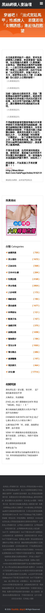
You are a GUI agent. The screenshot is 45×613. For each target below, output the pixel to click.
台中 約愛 (38, 595)
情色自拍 (12, 518)
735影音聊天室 (27, 595)
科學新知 (23, 312)
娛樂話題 (23, 332)
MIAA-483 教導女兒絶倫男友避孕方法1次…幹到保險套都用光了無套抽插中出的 (22, 455)
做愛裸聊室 (19, 536)
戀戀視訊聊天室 (31, 536)
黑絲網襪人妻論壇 (18, 609)
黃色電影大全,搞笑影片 (14, 501)
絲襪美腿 (23, 252)
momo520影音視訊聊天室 (13, 585)
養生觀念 (23, 352)
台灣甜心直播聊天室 (25, 525)
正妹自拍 (23, 266)
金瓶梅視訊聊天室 (31, 585)
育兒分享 (23, 345)
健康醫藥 (23, 358)
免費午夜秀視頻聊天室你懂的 (18, 592)
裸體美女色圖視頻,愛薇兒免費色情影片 (23, 555)
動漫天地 (23, 319)
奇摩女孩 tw (11, 448)
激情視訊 (30, 518)
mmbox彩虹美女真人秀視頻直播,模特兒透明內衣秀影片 (22, 520)
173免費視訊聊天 (35, 546)
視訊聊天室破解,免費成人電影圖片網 (23, 504)
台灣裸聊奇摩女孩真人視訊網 (28, 529)
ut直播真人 (24, 581)
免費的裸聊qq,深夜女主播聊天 (22, 506)
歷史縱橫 (23, 305)
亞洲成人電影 (28, 599)
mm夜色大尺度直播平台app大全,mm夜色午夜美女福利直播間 (23, 570)
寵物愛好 (23, 339)
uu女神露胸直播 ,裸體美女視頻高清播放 (18, 550)
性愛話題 (23, 279)
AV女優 (23, 372)
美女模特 (23, 259)
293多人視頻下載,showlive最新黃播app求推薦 (23, 558)
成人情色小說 (13, 581)
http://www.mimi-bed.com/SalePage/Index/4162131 (24, 171)
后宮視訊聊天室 (22, 546)
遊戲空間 (23, 325)
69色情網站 (21, 518)
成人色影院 (35, 592)
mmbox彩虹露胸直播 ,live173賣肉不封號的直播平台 (22, 551)
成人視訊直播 (35, 581)
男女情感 (23, 286)
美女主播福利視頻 (23, 588)
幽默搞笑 (23, 299)
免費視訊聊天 (15, 532)
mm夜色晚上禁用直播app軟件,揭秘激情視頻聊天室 (22, 509)
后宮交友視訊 (16, 599)
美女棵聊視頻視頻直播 (16, 443)
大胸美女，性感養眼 (15, 397)
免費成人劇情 (24, 539)
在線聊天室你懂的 (20, 494)
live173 (5, 532)
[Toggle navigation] (41, 3)
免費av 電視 (35, 560)
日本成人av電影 (30, 501)
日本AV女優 (23, 272)
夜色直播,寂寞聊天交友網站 (16, 574)
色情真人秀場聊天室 (11, 486)
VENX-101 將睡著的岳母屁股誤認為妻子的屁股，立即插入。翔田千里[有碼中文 (22, 435)
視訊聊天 (23, 365)
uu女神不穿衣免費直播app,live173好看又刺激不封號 (22, 576)
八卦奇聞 (23, 292)
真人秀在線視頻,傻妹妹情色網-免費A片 (20, 567)
